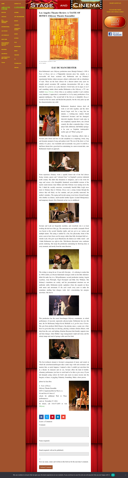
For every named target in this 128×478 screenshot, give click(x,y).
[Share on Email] (63, 417)
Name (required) (44, 441)
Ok (113, 475)
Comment (42, 425)
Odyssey (42, 406)
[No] (125, 475)
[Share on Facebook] (41, 417)
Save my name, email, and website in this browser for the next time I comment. (63, 462)
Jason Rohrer (44, 61)
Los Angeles (43, 63)
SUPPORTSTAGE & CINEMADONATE (115, 22)
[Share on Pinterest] (52, 417)
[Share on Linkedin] (58, 417)
